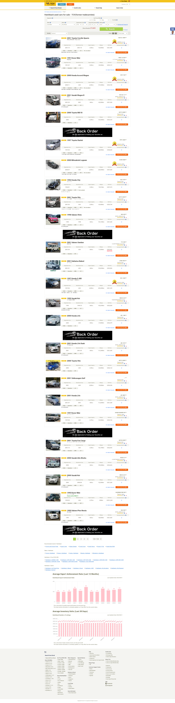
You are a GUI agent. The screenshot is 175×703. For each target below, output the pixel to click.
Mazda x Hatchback (85, 553)
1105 (97, 539)
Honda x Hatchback (73, 553)
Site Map (108, 677)
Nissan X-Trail (100, 546)
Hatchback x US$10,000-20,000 (69, 561)
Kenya (91, 668)
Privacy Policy (109, 670)
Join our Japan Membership (112, 662)
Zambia (91, 673)
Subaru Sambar (73, 546)
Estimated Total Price (121, 45)
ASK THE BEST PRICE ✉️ (121, 52)
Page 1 (64, 11)
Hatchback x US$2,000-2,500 (100, 560)
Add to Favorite (110, 52)
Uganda (91, 675)
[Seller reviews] (121, 43)
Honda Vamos (91, 546)
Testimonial (108, 667)
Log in (70, 4)
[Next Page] (100, 539)
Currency (124, 4)
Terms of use (109, 668)
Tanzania (92, 672)
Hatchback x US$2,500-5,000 (117, 560)
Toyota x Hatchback (50, 553)
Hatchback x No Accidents (102, 568)
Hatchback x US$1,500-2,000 (84, 560)
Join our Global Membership (112, 661)
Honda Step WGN (110, 546)
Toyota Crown (82, 546)
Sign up (62, 4)
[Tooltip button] (52, 18)
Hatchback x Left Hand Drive (52, 568)
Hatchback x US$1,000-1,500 (68, 560)
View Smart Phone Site (111, 679)
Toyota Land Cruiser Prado (52, 546)
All (90, 664)
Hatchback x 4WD (89, 568)
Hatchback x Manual (66, 568)
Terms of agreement (110, 672)
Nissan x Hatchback (62, 553)
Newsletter (108, 675)
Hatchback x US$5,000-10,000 (53, 561)
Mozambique (92, 670)
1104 (94, 539)
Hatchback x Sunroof (50, 570)
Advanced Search (123, 24)
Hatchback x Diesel (78, 568)
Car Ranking (108, 653)
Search (112, 29)
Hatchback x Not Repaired (117, 568)
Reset (126, 29)
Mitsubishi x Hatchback (98, 553)
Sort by (48, 33)
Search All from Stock (51, 658)
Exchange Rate (109, 655)
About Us (108, 665)
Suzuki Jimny (64, 546)
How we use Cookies (110, 673)
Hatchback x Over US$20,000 (87, 561)
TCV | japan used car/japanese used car (52, 11)
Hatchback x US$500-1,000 (52, 560)
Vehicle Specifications (111, 656)
